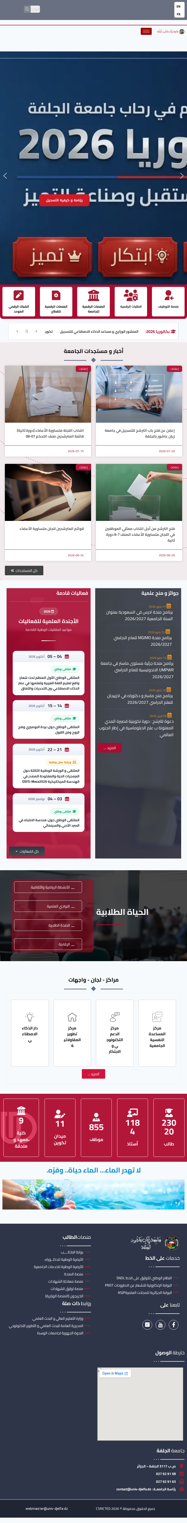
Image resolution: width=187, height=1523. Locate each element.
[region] (93, 175)
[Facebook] (173, 1325)
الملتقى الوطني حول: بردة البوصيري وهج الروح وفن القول (48, 729)
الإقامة (64, 944)
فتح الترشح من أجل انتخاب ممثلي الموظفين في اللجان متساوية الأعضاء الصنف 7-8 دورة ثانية (140, 534)
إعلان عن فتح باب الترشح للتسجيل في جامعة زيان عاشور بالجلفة (140, 433)
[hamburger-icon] (146, 31)
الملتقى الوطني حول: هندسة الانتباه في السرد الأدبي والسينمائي (49, 823)
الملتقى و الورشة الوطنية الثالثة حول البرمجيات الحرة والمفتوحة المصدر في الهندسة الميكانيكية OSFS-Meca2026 (50, 776)
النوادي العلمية (58, 906)
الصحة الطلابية (59, 925)
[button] (5, 176)
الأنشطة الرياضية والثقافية (50, 887)
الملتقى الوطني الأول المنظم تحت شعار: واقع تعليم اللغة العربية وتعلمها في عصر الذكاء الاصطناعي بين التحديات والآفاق (48, 683)
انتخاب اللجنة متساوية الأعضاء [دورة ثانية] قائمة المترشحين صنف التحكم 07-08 (50, 433)
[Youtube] (160, 1325)
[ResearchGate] (147, 1325)
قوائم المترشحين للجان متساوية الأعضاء (51, 528)
